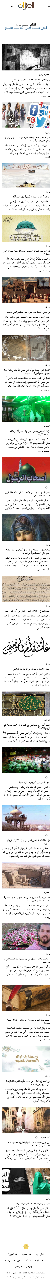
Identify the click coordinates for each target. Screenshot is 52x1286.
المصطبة (45, 1138)
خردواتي (29, 1267)
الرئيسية (39, 1254)
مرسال (18, 1267)
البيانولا (39, 1261)
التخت (28, 1261)
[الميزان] (26, 6)
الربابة (47, 75)
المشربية (12, 1254)
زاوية (40, 75)
